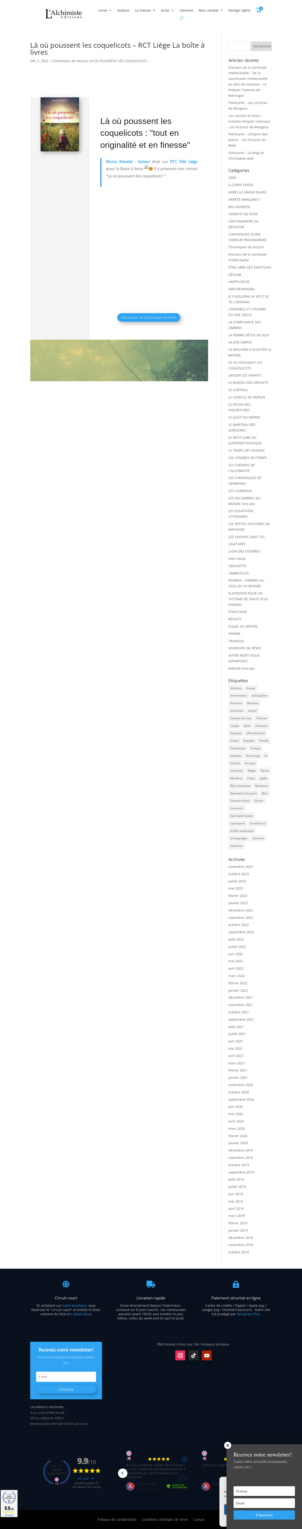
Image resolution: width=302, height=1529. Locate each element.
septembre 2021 (241, 1019)
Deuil (247, 726)
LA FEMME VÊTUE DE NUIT (248, 335)
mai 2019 (235, 1201)
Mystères (236, 778)
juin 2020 (235, 1106)
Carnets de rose (240, 718)
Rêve (265, 793)
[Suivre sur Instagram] (180, 1355)
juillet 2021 (237, 1034)
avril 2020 (236, 1121)
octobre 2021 (238, 1012)
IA (265, 756)
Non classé (237, 558)
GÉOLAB (234, 274)
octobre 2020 (238, 1092)
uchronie (258, 838)
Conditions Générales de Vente (165, 1519)
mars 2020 (236, 1128)
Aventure (236, 703)
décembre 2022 (240, 910)
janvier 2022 (238, 990)
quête (263, 778)
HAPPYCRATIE (239, 281)
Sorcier (259, 801)
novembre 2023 (240, 866)
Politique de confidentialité (117, 1519)
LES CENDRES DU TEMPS (247, 457)
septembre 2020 (241, 1099)
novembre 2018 (240, 1244)
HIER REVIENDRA (241, 289)
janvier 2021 (238, 1077)
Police (251, 778)
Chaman (261, 718)
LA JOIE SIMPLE (240, 342)
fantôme (235, 756)
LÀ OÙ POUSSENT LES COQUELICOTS (118, 61)
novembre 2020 (240, 1085)
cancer (252, 711)
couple (234, 726)
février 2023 (237, 895)
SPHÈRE (234, 633)
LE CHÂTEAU (238, 390)
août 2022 (236, 939)
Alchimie (236, 688)
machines (236, 771)
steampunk (237, 823)
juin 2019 (235, 1194)
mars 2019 (236, 1215)
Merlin (265, 771)
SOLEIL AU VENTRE (243, 626)
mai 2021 (235, 1048)
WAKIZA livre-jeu (241, 668)
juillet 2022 (237, 946)
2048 (232, 177)
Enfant (234, 741)
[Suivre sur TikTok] (193, 1355)
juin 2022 (235, 954)
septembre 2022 (241, 932)
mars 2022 (236, 975)
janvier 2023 (238, 903)
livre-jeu (250, 763)
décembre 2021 (240, 997)
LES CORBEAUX (240, 490)
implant (235, 763)
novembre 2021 (240, 1004)
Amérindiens (238, 696)
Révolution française (243, 793)
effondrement (256, 733)
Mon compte (208, 10)
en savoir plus (79, 1314)
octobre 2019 (238, 1165)
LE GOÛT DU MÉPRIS (244, 417)
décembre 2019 (240, 1150)
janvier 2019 (238, 1230)
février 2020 (237, 1136)
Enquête (248, 741)
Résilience (261, 786)
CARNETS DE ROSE (243, 214)
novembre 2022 (240, 917)
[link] (128, 161)
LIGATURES (237, 544)
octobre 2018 (238, 1252)
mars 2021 (236, 1063)
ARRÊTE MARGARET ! (244, 199)
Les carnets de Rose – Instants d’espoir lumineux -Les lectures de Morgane (249, 121)
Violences (236, 846)
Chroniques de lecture (70, 61)
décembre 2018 (240, 1237)
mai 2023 (235, 888)
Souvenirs (236, 808)
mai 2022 (235, 961)
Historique (253, 756)
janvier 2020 (238, 1143)
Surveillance (258, 823)
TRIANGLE (236, 641)
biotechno (236, 711)
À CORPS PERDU (241, 185)
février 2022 (237, 983)
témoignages (238, 838)
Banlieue (253, 703)
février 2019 (237, 1223)
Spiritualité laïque (241, 816)
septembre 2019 (241, 1172)
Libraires (186, 10)
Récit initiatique (240, 786)
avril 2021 (236, 1056)
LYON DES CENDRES (244, 551)
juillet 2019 (237, 1186)
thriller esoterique (242, 831)
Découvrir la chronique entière (148, 317)
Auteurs (123, 10)
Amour (250, 688)
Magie (252, 771)
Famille (263, 741)
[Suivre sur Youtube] (207, 1355)
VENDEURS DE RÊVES (244, 648)
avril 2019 (236, 1208)
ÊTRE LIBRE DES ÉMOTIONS (249, 267)
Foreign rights (239, 10)
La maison (143, 10)
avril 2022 (236, 968)
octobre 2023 (238, 874)
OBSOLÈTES (237, 566)
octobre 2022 (238, 924)
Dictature (261, 726)
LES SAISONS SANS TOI (246, 537)
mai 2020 (235, 1114)
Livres (102, 10)
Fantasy (255, 748)
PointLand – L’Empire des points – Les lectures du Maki (248, 140)
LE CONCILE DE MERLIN (246, 397)
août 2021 (236, 1026)
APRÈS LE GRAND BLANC (247, 192)
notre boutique (74, 1305)
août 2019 (236, 1179)
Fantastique (238, 748)
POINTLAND (237, 611)
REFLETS (234, 619)
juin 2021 (235, 1041)
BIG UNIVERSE (239, 207)
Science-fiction (239, 801)
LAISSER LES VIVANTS (244, 375)
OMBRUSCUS (238, 573)
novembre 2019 (240, 1157)
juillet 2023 (237, 881)
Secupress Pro (248, 1314)
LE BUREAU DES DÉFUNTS (248, 382)
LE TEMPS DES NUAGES (246, 450)
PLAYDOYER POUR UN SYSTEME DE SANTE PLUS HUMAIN (248, 599)
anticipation (259, 696)
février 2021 (237, 1070)
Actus (165, 10)
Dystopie (236, 733)
